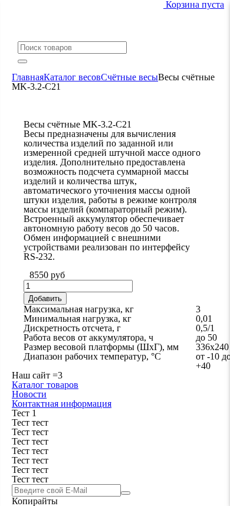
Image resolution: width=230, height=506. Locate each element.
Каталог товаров (45, 385)
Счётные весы (129, 77)
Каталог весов (72, 77)
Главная (28, 77)
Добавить (45, 298)
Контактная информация (61, 404)
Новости (29, 394)
